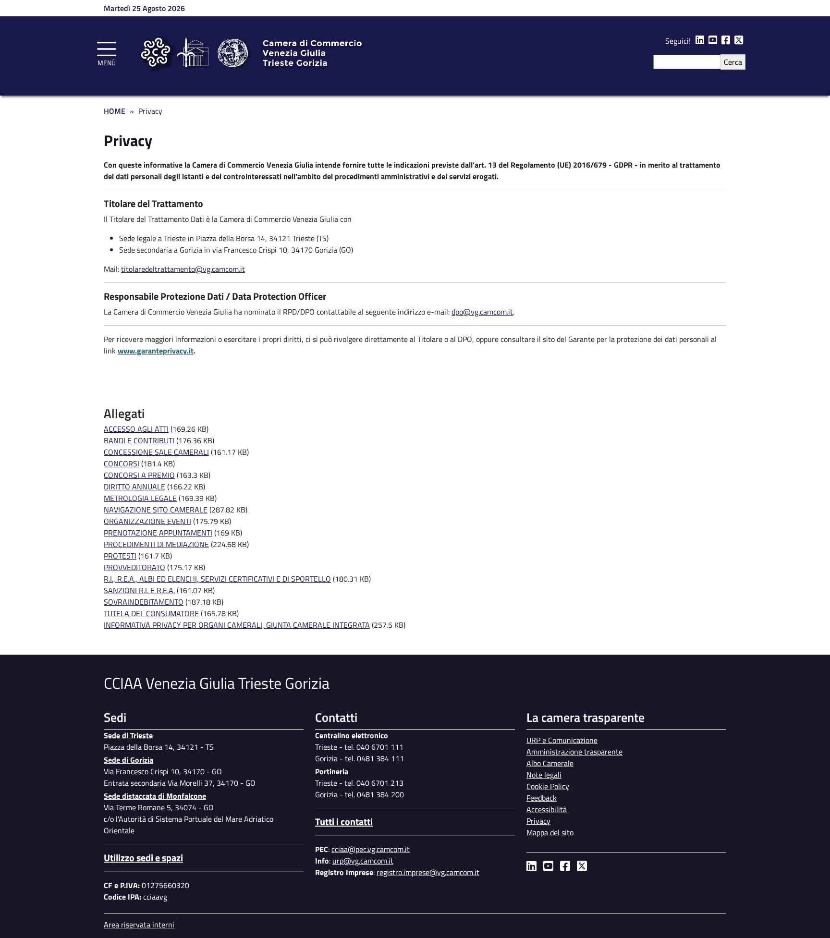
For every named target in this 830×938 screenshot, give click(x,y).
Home (114, 111)
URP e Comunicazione (562, 740)
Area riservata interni (139, 924)
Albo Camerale (550, 763)
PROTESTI (120, 555)
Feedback (541, 798)
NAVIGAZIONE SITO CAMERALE (156, 509)
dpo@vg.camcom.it (482, 311)
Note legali (543, 774)
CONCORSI (121, 463)
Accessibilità (546, 809)
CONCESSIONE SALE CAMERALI (156, 452)
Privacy (538, 821)
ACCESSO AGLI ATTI (136, 429)
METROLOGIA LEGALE (140, 498)
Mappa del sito (550, 832)
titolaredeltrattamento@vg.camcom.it (183, 269)
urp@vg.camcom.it (362, 860)
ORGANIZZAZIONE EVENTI (147, 521)
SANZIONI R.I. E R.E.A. (139, 590)
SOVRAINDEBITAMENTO (143, 602)
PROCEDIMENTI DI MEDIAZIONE (156, 544)
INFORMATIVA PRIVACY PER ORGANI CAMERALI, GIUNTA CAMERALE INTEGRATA (237, 625)
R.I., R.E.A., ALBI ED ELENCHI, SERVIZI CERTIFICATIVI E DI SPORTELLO (217, 579)
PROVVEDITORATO (134, 567)
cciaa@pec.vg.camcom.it (370, 849)
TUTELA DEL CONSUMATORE (151, 613)
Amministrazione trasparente (574, 751)
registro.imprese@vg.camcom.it (428, 872)
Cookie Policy (547, 786)
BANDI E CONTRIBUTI (139, 440)
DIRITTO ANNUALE (134, 486)
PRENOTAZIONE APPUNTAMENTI (158, 532)
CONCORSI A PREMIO (139, 475)
